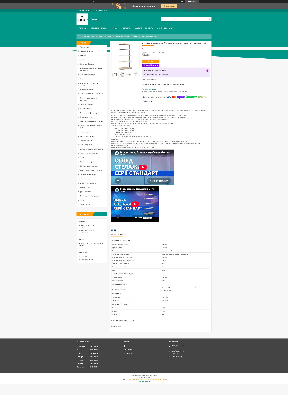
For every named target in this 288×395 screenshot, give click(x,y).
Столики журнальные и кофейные (91, 94)
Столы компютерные (87, 136)
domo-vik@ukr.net (87, 259)
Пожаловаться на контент (136, 379)
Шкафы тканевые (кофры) (88, 174)
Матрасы (83, 55)
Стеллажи (98, 36)
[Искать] (209, 19)
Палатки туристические (88, 183)
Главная (82, 28)
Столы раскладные (86, 104)
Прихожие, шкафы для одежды (90, 113)
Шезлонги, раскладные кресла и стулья (91, 127)
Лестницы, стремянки (87, 117)
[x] (115, 231)
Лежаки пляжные (85, 108)
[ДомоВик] (82, 19)
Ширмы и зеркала (86, 140)
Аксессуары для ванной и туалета (91, 121)
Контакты (126, 28)
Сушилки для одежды (87, 74)
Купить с (147, 65)
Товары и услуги (98, 28)
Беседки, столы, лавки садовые (91, 170)
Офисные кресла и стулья (89, 166)
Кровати (82, 60)
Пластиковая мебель (87, 89)
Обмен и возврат (165, 28)
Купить (150, 61)
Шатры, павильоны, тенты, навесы (91, 149)
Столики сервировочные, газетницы (88, 99)
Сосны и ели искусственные (89, 153)
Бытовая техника (85, 187)
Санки (82, 157)
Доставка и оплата (144, 28)
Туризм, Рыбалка (85, 192)
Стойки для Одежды (87, 64)
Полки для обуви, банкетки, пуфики (89, 84)
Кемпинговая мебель (87, 51)
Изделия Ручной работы (88, 162)
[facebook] (112, 231)
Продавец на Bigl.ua (144, 377)
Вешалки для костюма (87, 79)
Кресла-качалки (85, 179)
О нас (114, 28)
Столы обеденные (86, 145)
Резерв (82, 200)
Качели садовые (85, 132)
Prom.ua (154, 375)
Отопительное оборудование (89, 196)
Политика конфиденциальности (156, 379)
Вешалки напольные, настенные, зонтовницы (91, 69)
